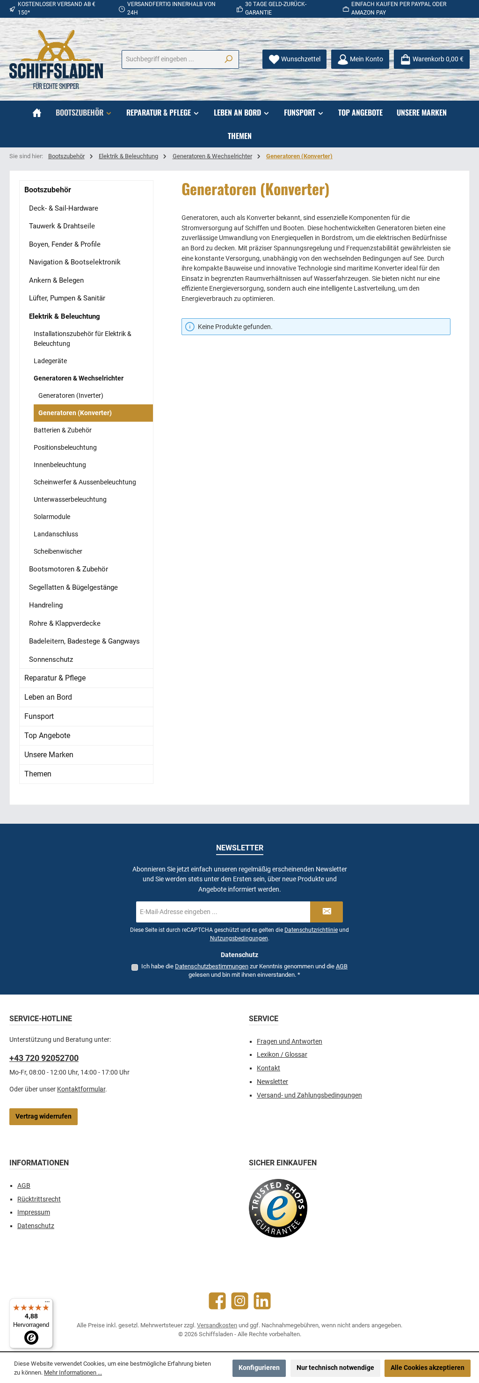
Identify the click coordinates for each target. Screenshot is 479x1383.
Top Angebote (47, 735)
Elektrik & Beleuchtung (64, 316)
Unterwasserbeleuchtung (70, 499)
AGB (342, 966)
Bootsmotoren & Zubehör (68, 569)
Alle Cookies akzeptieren (427, 1368)
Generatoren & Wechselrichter (78, 378)
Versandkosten (217, 1325)
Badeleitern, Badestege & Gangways (84, 641)
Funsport (39, 716)
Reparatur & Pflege (55, 677)
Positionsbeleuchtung (65, 447)
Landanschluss (56, 534)
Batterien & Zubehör (63, 430)
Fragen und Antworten (289, 1042)
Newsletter (272, 1082)
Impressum (33, 1212)
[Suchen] (228, 59)
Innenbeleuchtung (60, 464)
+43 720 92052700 (44, 1058)
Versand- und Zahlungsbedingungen (309, 1095)
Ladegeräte (50, 361)
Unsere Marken (48, 754)
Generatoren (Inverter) (70, 395)
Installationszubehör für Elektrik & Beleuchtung (82, 338)
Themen (37, 773)
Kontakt (268, 1068)
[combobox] (170, 59)
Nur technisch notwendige (335, 1368)
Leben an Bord (48, 697)
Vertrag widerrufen (43, 1116)
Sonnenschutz (51, 659)
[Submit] (326, 911)
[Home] (37, 112)
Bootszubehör (47, 189)
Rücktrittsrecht (39, 1199)
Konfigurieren (259, 1368)
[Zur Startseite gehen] (56, 59)
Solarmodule (52, 516)
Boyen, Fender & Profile (65, 244)
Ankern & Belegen (56, 280)
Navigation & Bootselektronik (75, 262)
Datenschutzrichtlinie (311, 930)
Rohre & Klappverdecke (65, 623)
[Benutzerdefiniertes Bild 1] (278, 1208)
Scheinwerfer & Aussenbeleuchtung (85, 482)
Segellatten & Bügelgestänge (73, 587)
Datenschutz (35, 1226)
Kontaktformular (81, 1089)
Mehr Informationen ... (73, 1372)
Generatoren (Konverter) (75, 413)
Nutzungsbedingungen (239, 938)
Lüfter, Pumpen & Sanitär (67, 298)
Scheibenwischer (58, 551)
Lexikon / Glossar (282, 1055)
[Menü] (47, 1304)
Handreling (46, 605)
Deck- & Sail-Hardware (63, 208)
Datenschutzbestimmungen (211, 966)
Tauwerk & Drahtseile (62, 226)
